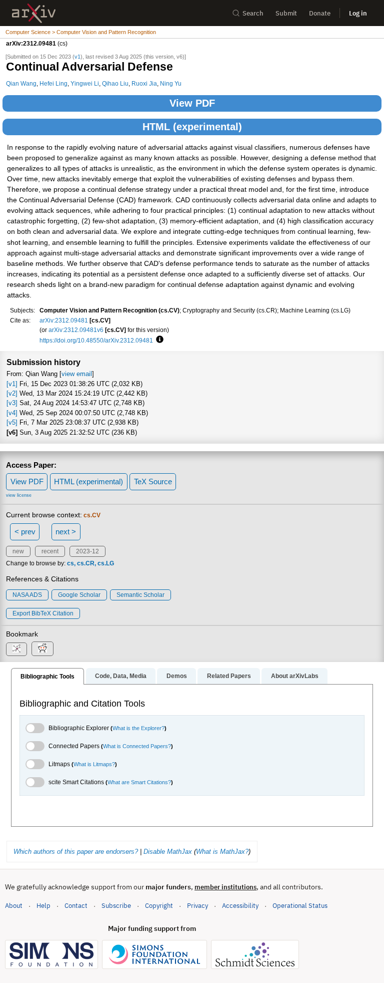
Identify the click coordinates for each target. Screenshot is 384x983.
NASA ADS (27, 594)
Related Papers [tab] (229, 676)
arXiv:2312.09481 (64, 320)
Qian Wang (21, 83)
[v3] (12, 403)
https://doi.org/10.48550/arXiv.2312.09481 (96, 340)
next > (66, 531)
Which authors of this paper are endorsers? (76, 851)
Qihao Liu (115, 83)
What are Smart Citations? (139, 782)
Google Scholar (79, 594)
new (18, 551)
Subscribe (116, 905)
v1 (77, 57)
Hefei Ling (54, 83)
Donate (319, 13)
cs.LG (106, 563)
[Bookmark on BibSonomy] (16, 649)
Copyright (159, 905)
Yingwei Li (84, 83)
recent (50, 551)
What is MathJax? (222, 851)
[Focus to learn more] (158, 340)
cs (70, 563)
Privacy (197, 905)
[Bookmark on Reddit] (43, 648)
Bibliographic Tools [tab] (47, 676)
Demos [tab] (176, 676)
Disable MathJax (168, 851)
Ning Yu (171, 83)
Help (43, 905)
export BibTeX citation (43, 613)
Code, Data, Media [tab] (120, 676)
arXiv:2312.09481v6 (76, 329)
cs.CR (85, 563)
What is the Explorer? (138, 728)
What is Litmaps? (94, 764)
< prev (25, 531)
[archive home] (34, 13)
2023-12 (87, 551)
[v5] (12, 422)
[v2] (12, 393)
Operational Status (300, 905)
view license (19, 495)
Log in (358, 13)
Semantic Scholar (140, 594)
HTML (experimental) (192, 126)
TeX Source (153, 481)
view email (77, 374)
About (13, 905)
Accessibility (240, 905)
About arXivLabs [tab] (294, 676)
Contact (76, 905)
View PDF (192, 103)
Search (253, 13)
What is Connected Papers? (137, 746)
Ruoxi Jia (144, 83)
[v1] (12, 384)
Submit (286, 13)
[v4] (12, 413)
